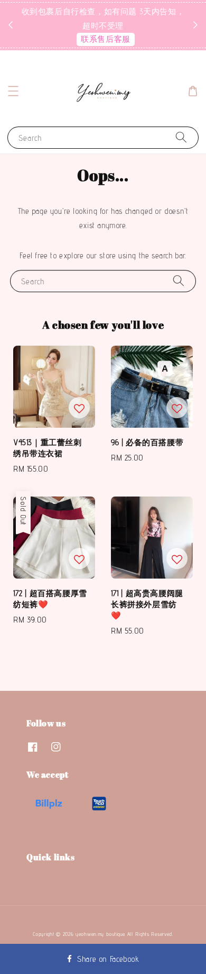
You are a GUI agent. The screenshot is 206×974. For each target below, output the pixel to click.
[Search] (181, 137)
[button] (13, 91)
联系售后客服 (105, 38)
